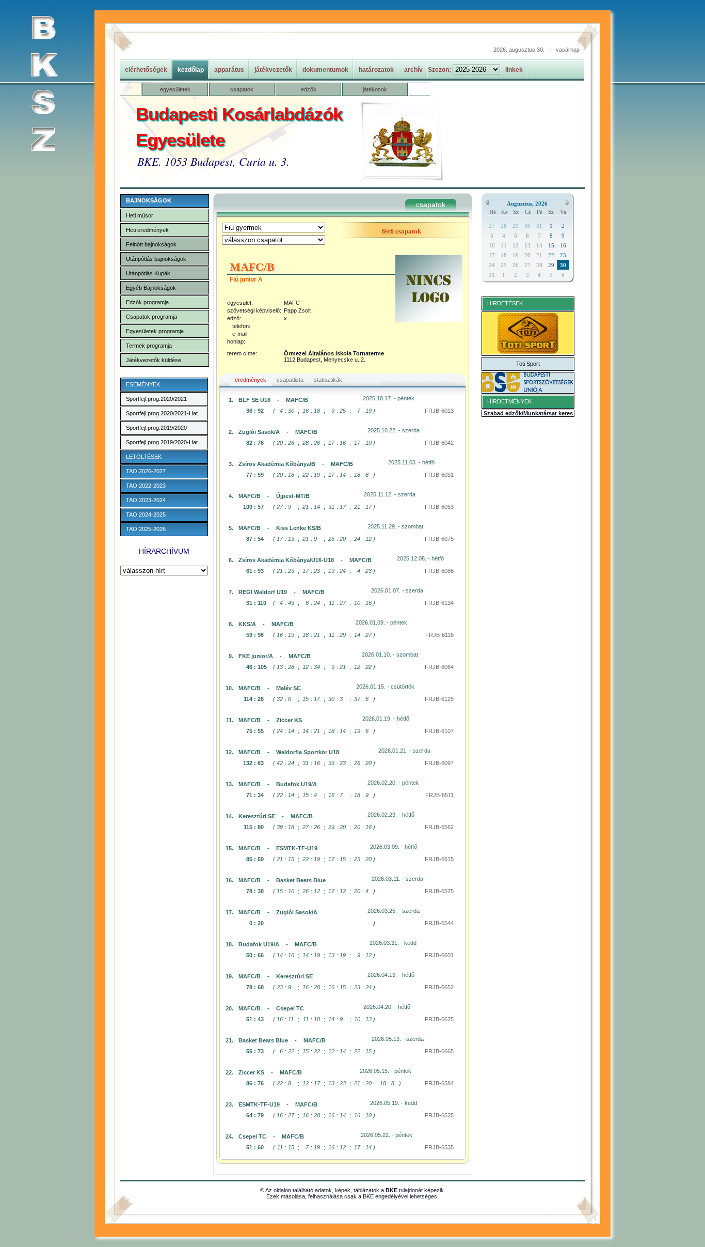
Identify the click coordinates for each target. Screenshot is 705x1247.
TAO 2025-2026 (146, 529)
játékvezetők (273, 69)
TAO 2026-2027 (146, 471)
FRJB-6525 (439, 1115)
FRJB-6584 (439, 1083)
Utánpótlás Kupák (148, 273)
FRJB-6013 (439, 411)
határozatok (376, 69)
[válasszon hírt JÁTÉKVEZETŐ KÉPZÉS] (164, 571)
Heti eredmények (147, 230)
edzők (308, 89)
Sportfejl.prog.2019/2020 (156, 428)
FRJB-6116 (439, 635)
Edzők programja (147, 302)
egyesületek (175, 89)
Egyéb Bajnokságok (151, 288)
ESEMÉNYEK (143, 384)
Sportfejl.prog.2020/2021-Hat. (162, 413)
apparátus (229, 69)
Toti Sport (528, 364)
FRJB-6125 (439, 699)
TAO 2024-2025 (146, 514)
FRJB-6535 (439, 1147)
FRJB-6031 (439, 475)
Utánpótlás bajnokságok (156, 259)
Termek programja (149, 345)
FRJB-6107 (439, 731)
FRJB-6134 (439, 603)
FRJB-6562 (439, 827)
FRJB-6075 (439, 539)
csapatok (241, 89)
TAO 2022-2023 (146, 485)
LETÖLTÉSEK (144, 457)
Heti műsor (139, 215)
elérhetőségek (146, 69)
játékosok (375, 89)
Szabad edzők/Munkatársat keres (528, 413)
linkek (514, 69)
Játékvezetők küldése (153, 360)
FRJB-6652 (439, 987)
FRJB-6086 (439, 571)
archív (413, 69)
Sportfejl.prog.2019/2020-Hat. (162, 442)
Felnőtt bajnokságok (151, 244)
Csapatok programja (151, 317)
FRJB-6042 (439, 443)
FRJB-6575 (439, 891)
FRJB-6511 (439, 795)
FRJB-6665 (439, 1051)
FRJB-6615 (439, 859)
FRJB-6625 (439, 1019)
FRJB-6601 (439, 955)
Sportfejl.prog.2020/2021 (156, 399)
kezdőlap (191, 69)
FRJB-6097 (439, 763)
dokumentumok (325, 69)
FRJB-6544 (439, 923)
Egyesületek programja (155, 331)
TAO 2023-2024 (146, 500)
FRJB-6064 (439, 667)
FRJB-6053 (439, 507)
